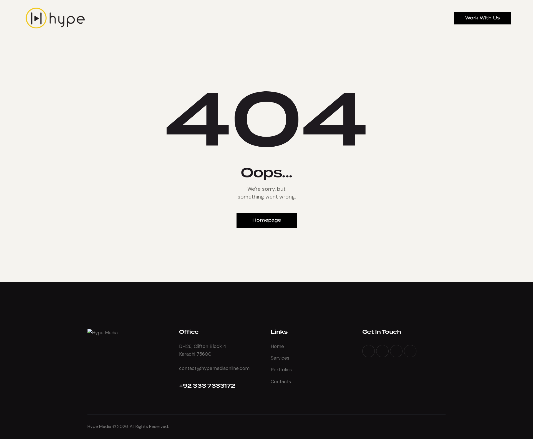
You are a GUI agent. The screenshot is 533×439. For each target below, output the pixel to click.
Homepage (266, 220)
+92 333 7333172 (207, 386)
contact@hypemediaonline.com (214, 368)
